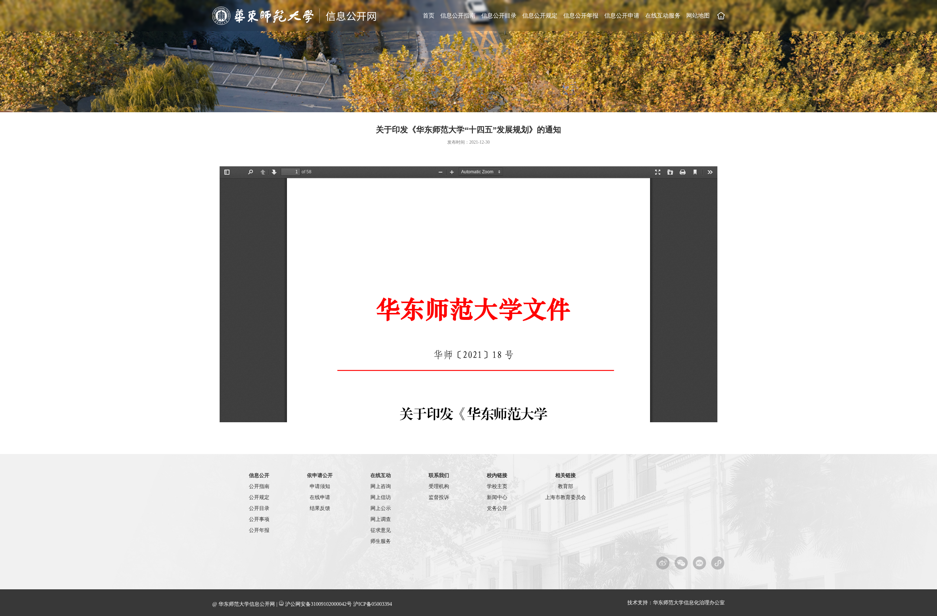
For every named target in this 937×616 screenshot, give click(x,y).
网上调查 (380, 519)
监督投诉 (439, 497)
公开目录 (259, 508)
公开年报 (259, 530)
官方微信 (681, 563)
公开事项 (259, 519)
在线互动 (380, 475)
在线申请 (320, 497)
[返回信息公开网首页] (294, 23)
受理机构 (439, 486)
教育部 (565, 486)
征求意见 (380, 530)
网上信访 (380, 497)
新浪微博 (663, 563)
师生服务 (380, 541)
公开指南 (259, 486)
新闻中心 (497, 497)
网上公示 (380, 508)
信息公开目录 (498, 15)
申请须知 (320, 486)
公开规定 (259, 497)
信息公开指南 (457, 15)
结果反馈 (320, 508)
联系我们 (439, 475)
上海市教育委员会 (565, 497)
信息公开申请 (621, 15)
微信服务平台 (699, 563)
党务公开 (497, 508)
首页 (428, 15)
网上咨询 (380, 486)
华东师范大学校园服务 (718, 563)
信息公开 (259, 475)
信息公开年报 (580, 15)
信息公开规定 (539, 15)
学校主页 (721, 15)
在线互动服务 (662, 15)
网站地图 (698, 15)
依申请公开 (320, 475)
